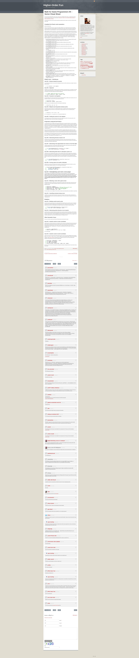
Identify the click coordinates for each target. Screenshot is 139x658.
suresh (49, 427)
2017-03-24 (56, 497)
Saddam (49, 394)
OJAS (49, 485)
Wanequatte (50, 330)
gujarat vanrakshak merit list (54, 402)
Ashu (49, 603)
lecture (86, 63)
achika (49, 565)
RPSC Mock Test (51, 571)
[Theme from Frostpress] (95, 656)
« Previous (46, 263)
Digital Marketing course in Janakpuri (56, 440)
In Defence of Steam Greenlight (72, 253)
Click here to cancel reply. (48, 617)
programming (60, 248)
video (86, 68)
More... (81, 37)
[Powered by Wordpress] (93, 656)
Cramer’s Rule (51, 237)
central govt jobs (51, 339)
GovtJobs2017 (51, 497)
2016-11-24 (63, 402)
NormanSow (50, 420)
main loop (88, 63)
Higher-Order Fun (53, 5)
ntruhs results (51, 433)
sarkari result (51, 375)
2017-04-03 (54, 509)
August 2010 (83, 52)
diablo (85, 61)
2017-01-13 (55, 420)
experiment (81, 62)
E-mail (60, 623)
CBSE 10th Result (52, 479)
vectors (84, 68)
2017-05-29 (58, 535)
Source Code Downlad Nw (49, 398)
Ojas (49, 491)
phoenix (83, 64)
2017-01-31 (67, 440)
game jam (91, 62)
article (81, 61)
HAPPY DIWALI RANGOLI (53, 387)
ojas (49, 408)
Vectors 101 (64, 17)
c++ (83, 61)
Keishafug (50, 360)
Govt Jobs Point (51, 597)
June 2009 (83, 54)
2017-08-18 (57, 591)
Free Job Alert (51, 369)
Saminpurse (50, 307)
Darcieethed (50, 267)
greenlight (81, 63)
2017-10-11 (52, 603)
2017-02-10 (57, 453)
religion (91, 65)
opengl (81, 64)
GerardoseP (50, 275)
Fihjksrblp (50, 528)
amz (45, 248)
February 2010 (84, 53)
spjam (81, 67)
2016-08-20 (55, 330)
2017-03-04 (52, 491)
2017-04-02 (56, 503)
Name (60, 620)
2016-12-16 (61, 414)
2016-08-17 (55, 267)
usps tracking (51, 522)
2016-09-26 (53, 394)
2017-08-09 (52, 583)
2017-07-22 (56, 559)
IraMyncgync (51, 345)
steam (83, 67)
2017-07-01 (62, 541)
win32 (88, 68)
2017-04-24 (52, 515)
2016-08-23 (57, 339)
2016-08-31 (54, 360)
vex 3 (49, 583)
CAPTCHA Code (47, 647)
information (56, 493)
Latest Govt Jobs (51, 547)
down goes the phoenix (89, 61)
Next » (75, 263)
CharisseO (50, 298)
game (84, 62)
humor (84, 63)
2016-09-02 (56, 369)
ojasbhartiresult (51, 453)
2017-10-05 (57, 597)
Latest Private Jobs (52, 535)
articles (55, 248)
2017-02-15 (55, 459)
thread (87, 67)
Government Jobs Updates (54, 541)
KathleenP (50, 319)
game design (87, 62)
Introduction (60, 17)
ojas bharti (50, 509)
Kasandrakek (51, 380)
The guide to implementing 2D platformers (51, 253)
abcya (49, 515)
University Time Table (56, 605)
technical (85, 67)
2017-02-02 (63, 447)
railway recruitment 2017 (53, 414)
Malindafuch (75, 615)
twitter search (51, 559)
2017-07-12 (56, 553)
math (57, 248)
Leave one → (74, 260)
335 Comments (75, 248)
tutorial (63, 248)
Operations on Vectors (50, 18)
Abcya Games (51, 503)
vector (55, 249)
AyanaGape (50, 290)
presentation (86, 64)
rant (89, 65)
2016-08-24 (55, 345)
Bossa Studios (87, 33)
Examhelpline (51, 352)
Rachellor (50, 283)
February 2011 (84, 51)
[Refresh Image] (45, 646)
